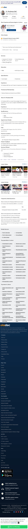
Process (3, 358)
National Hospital (4, 403)
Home (1, 159)
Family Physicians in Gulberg (20, 294)
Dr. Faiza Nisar (19, 232)
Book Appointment (11, 30)
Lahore (9, 159)
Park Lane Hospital (5, 427)
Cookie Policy (14, 522)
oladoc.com (21, 508)
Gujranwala (3, 379)
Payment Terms (4, 347)
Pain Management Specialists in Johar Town (7, 317)
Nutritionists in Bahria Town (7, 309)
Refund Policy (4, 344)
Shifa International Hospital (6, 412)
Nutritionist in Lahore (20, 264)
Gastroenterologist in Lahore (7, 272)
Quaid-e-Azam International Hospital (9, 415)
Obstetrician (17, 78)
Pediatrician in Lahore (7, 264)
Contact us (3, 349)
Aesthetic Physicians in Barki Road (7, 320)
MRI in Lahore (4, 436)
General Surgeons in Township (20, 302)
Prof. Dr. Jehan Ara (10, 25)
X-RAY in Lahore (4, 439)
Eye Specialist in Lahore (21, 275)
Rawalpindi (3, 372)
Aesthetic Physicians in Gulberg (7, 294)
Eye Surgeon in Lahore (20, 277)
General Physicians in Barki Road (20, 313)
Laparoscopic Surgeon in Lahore (7, 258)
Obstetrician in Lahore (21, 243)
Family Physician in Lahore (6, 246)
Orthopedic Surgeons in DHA (21, 298)
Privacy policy (4, 339)
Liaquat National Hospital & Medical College (10, 431)
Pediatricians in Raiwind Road (7, 313)
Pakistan (5, 159)
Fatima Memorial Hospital (6, 405)
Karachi (2, 365)
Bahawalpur (3, 386)
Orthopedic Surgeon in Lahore (7, 261)
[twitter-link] (12, 512)
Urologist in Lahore (6, 275)
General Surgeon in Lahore (6, 254)
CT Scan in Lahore (5, 441)
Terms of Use (4, 351)
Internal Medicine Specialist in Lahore (20, 254)
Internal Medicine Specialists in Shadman (21, 317)
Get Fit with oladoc (5, 465)
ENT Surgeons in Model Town (21, 320)
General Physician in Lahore (6, 250)
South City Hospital (5, 422)
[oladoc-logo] (4, 7)
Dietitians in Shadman (7, 291)
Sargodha (3, 384)
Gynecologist (4, 78)
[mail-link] (20, 512)
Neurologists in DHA (6, 305)
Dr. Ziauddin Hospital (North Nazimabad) (9, 424)
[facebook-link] (14, 512)
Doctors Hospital (4, 398)
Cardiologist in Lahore (20, 271)
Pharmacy (3, 458)
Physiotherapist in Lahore (21, 249)
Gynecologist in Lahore (7, 243)
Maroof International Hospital (7, 419)
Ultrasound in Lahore (5, 446)
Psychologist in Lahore (20, 257)
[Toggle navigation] (26, 7)
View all (25, 22)
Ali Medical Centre (5, 410)
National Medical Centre (6, 429)
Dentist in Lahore (19, 246)
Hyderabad (3, 393)
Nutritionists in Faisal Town (20, 288)
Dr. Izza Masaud (19, 235)
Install (24, 2)
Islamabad (3, 370)
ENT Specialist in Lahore (7, 281)
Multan (2, 374)
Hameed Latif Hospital (5, 400)
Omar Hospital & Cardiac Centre (8, 408)
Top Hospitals (4, 396)
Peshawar (3, 377)
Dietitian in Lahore (20, 267)
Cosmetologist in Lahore (7, 269)
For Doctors (3, 455)
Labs (2, 460)
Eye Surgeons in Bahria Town (20, 305)
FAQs (2, 356)
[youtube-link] (18, 512)
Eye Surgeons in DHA (20, 291)
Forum (2, 453)
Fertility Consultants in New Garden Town (7, 298)
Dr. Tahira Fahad (5, 237)
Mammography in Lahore (6, 443)
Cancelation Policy (5, 354)
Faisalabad (3, 381)
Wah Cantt (3, 391)
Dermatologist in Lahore (7, 267)
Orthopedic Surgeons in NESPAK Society (21, 309)
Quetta (2, 389)
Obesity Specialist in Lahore (6, 278)
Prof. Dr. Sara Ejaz (6, 232)
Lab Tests (3, 462)
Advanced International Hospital (8, 417)
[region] (14, 172)
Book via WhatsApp (15, 526)
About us (3, 337)
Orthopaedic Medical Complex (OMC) (11, 38)
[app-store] (7, 471)
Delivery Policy (4, 342)
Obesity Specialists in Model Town (7, 302)
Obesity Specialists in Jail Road (7, 288)
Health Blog (3, 450)
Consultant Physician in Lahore (21, 261)
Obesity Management (7, 62)
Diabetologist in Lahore (21, 269)
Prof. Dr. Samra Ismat (6, 235)
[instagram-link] (16, 512)
